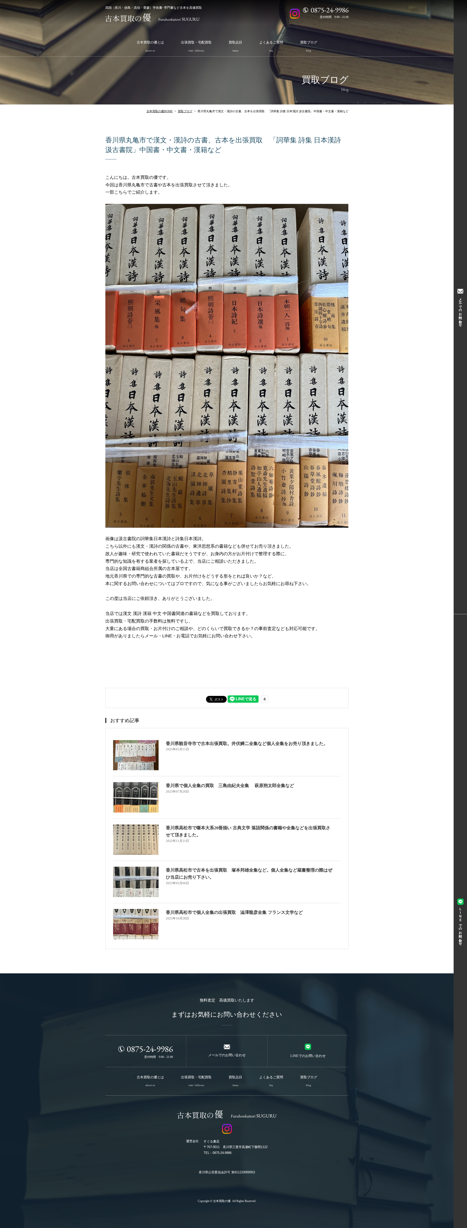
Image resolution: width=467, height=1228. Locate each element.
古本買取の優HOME (159, 111)
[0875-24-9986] (305, 10)
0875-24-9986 (150, 1049)
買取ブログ (185, 111)
